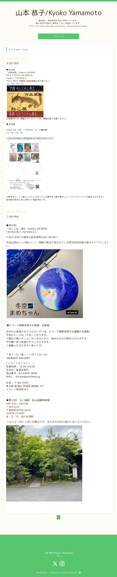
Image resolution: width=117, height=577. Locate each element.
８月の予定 (12, 63)
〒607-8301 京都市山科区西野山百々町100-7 (28, 81)
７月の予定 (12, 216)
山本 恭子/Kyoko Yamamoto (59, 12)
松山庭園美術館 (41, 400)
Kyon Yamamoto (50, 572)
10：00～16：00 (15, 83)
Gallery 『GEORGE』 (16, 78)
